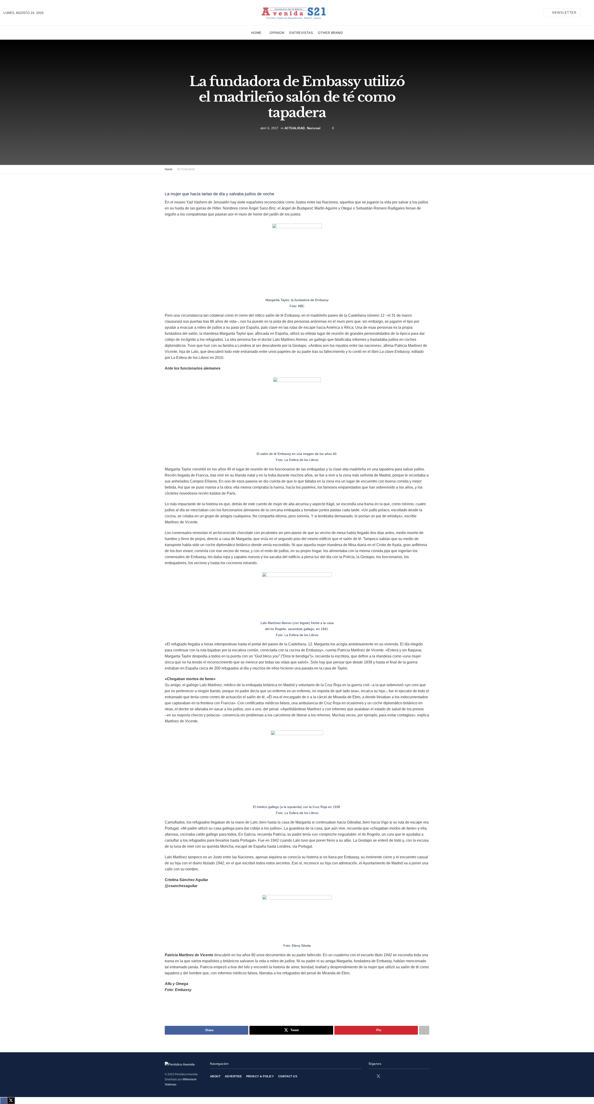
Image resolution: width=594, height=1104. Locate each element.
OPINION (277, 33)
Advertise (233, 1076)
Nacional (313, 128)
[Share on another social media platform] (424, 1030)
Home (256, 33)
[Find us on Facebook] (370, 1076)
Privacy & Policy (260, 1076)
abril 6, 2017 (269, 128)
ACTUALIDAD (294, 128)
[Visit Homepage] (294, 12)
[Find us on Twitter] (378, 1076)
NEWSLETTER (564, 12)
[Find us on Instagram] (386, 1076)
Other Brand (330, 33)
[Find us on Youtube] (394, 1076)
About (215, 1076)
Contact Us (287, 1076)
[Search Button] (589, 13)
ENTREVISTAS (301, 33)
